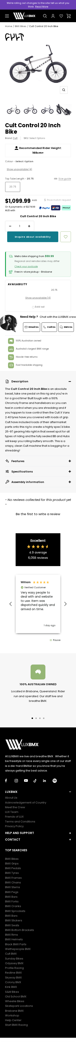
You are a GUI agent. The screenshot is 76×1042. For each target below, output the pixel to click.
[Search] (45, 16)
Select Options (37, 138)
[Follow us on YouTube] (29, 780)
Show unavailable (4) (19, 169)
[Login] (53, 16)
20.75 (12, 186)
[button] (38, 381)
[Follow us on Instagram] (19, 780)
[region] (38, 603)
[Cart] (68, 16)
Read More (41, 6)
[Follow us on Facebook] (10, 780)
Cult (15, 138)
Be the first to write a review (38, 514)
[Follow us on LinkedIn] (48, 780)
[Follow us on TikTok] (38, 780)
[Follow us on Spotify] (57, 780)
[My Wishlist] (61, 16)
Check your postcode (26, 266)
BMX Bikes (20, 26)
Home (8, 26)
